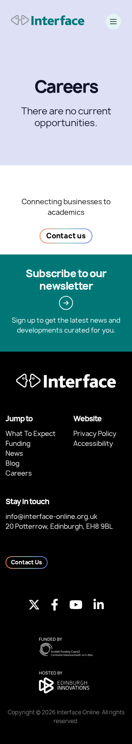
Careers (19, 473)
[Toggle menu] (113, 21)
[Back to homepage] (47, 20)
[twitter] (34, 604)
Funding (18, 443)
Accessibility (93, 443)
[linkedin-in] (98, 604)
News (14, 453)
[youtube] (76, 604)
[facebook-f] (54, 604)
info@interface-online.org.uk (51, 516)
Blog (12, 463)
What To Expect (31, 433)
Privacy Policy (94, 433)
